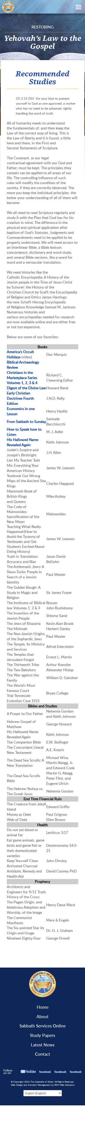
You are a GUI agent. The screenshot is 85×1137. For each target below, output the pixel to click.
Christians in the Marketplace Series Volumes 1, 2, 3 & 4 (22, 377)
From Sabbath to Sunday (26, 421)
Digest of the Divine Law (26, 387)
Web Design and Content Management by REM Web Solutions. (43, 1084)
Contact (42, 1054)
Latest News (42, 1044)
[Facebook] (45, 1071)
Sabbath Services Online (42, 1025)
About (42, 1016)
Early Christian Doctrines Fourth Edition (20, 398)
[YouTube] (28, 1071)
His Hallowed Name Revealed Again (22, 442)
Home (43, 1007)
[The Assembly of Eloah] (7, 6)
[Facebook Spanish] (76, 1071)
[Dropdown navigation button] (78, 6)
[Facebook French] (60, 1071)
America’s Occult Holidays (20, 354)
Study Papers (42, 1035)
